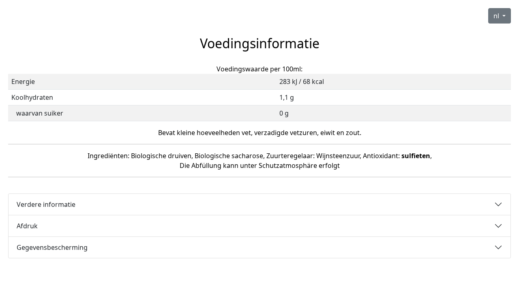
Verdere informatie (46, 204)
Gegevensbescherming (52, 247)
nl (497, 15)
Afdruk (27, 225)
